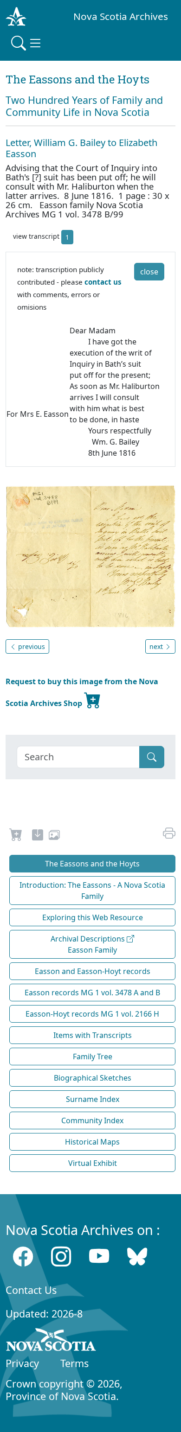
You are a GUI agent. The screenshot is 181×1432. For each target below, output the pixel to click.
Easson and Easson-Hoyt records (92, 971)
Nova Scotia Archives (120, 16)
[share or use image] (54, 836)
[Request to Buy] (16, 836)
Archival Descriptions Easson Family (89, 944)
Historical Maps (92, 1142)
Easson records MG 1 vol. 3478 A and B (92, 992)
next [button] (157, 646)
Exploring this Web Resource (92, 917)
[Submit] (151, 757)
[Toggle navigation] (27, 43)
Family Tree (92, 1056)
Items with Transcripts (92, 1035)
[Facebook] (23, 1256)
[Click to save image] (90, 556)
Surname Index (92, 1099)
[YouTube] (99, 1256)
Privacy (22, 1363)
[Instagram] (61, 1256)
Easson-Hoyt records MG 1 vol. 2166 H (92, 1014)
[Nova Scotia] (51, 1341)
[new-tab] (37, 836)
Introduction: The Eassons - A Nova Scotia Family (92, 890)
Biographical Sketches (92, 1078)
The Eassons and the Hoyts (92, 864)
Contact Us (31, 1290)
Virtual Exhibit (92, 1163)
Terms (74, 1363)
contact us (103, 281)
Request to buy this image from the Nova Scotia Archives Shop (82, 692)
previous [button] (30, 646)
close (149, 272)
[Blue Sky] (137, 1256)
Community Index (92, 1120)
